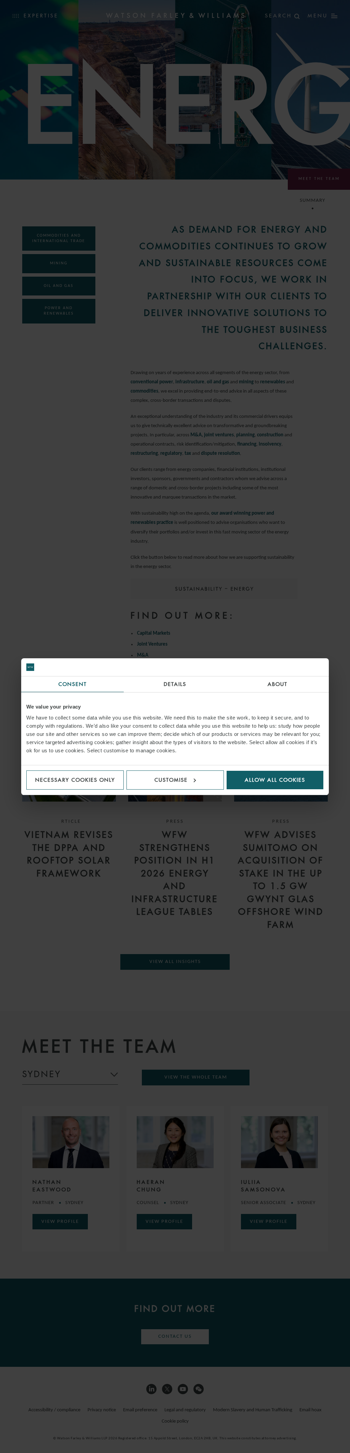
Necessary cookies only (75, 780)
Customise (171, 780)
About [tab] (277, 684)
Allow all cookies (275, 780)
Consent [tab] (72, 684)
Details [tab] (175, 684)
